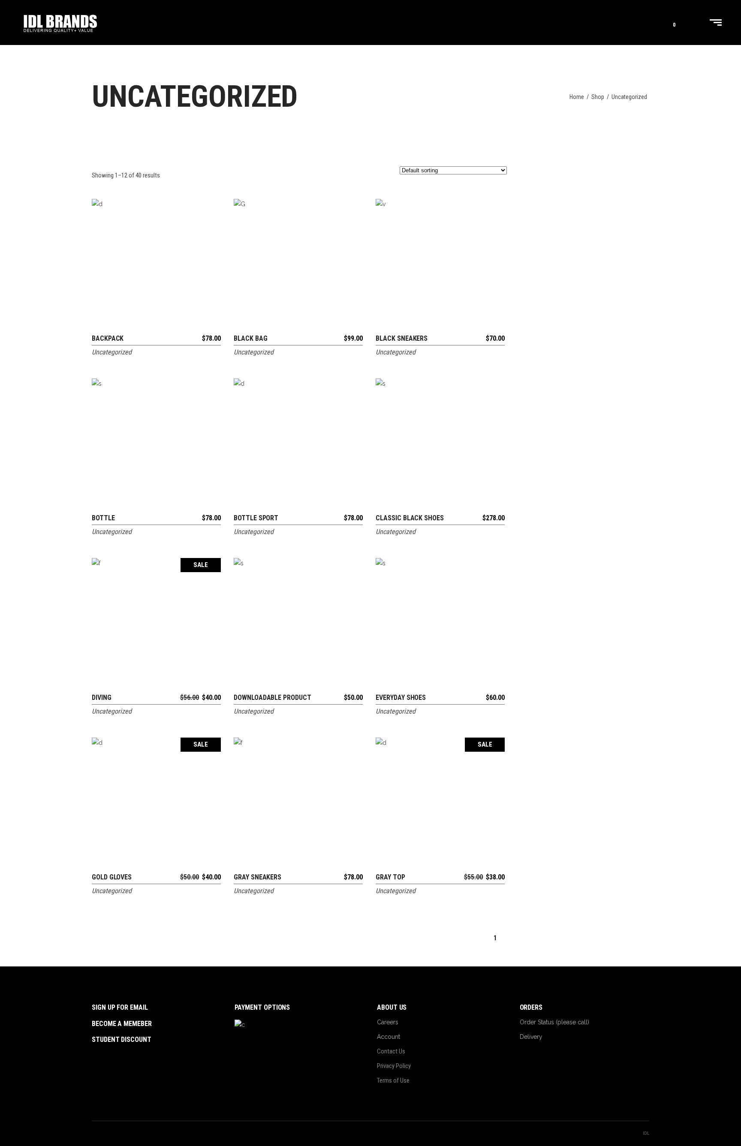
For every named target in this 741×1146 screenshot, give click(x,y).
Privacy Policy (394, 1066)
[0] (667, 22)
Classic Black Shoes (409, 518)
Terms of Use (393, 1080)
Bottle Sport (256, 518)
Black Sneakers (402, 338)
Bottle (103, 518)
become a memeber (122, 1024)
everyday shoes (401, 697)
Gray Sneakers (257, 877)
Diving (101, 697)
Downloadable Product (272, 697)
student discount (121, 1039)
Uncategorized (112, 352)
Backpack (108, 338)
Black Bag (250, 338)
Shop (597, 96)
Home (576, 96)
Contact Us (391, 1051)
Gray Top (390, 877)
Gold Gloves (112, 877)
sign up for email (120, 1007)
